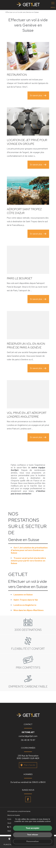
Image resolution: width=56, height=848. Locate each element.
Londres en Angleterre (25, 605)
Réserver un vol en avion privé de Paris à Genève (26, 345)
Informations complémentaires (18, 811)
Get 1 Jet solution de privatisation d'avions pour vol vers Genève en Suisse (29, 550)
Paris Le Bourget (19, 278)
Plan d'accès (29, 765)
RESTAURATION (17, 75)
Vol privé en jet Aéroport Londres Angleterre (26, 415)
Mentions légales (13, 815)
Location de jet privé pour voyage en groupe (27, 142)
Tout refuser (32, 835)
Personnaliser (32, 841)
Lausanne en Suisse (23, 594)
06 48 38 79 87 (28, 740)
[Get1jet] (28, 5)
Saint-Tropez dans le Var (26, 600)
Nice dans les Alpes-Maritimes (28, 610)
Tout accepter (32, 828)
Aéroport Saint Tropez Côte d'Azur (24, 211)
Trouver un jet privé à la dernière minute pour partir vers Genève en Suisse (28, 561)
